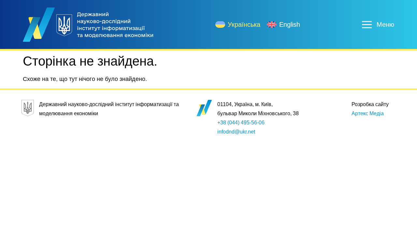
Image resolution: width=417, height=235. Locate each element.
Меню (385, 24)
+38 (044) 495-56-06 (241, 122)
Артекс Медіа (368, 113)
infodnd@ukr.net (236, 131)
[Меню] (367, 24)
